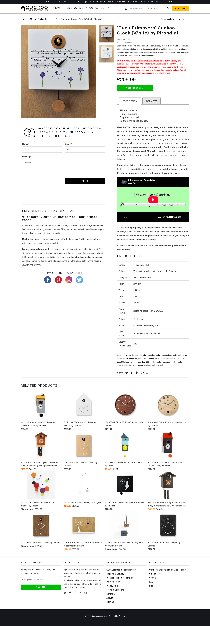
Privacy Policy (112, 585)
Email (68, 143)
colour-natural (122, 358)
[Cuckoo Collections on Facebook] (70, 593)
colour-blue (182, 355)
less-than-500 (143, 361)
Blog (151, 585)
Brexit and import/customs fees (120, 577)
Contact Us (111, 593)
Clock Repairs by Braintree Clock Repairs (168, 569)
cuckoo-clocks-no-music (171, 358)
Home (58, 8)
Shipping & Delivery (115, 573)
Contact (107, 8)
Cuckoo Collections (99, 616)
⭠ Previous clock (166, 19)
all (127, 355)
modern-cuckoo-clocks (147, 365)
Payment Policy (113, 581)
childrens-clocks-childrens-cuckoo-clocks (160, 355)
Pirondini (126, 39)
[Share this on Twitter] (126, 372)
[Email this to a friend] (146, 372)
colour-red (133, 358)
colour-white (143, 358)
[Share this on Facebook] (131, 372)
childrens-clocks (135, 355)
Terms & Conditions (115, 589)
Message (27, 156)
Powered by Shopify (117, 616)
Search (152, 577)
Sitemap (110, 601)
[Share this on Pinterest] (136, 372)
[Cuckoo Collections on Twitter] (65, 593)
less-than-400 (131, 361)
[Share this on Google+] (141, 372)
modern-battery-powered (160, 361)
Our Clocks (74, 8)
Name (25, 143)
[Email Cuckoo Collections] (85, 593)
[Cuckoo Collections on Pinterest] (75, 593)
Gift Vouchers (155, 573)
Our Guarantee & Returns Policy (121, 569)
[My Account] (126, 9)
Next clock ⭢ (183, 19)
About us (110, 597)
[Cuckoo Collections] (35, 8)
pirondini (161, 365)
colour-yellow (154, 358)
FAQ (151, 581)
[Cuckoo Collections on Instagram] (80, 593)
